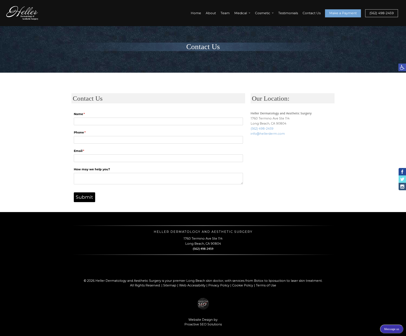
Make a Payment (343, 13)
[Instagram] (402, 186)
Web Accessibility (192, 285)
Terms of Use (266, 285)
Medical (240, 13)
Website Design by (203, 320)
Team (225, 13)
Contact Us (312, 13)
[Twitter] (402, 179)
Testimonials (288, 13)
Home (196, 13)
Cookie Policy (242, 285)
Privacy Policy (218, 285)
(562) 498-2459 (381, 13)
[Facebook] (402, 171)
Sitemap (169, 285)
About (211, 13)
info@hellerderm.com (268, 134)
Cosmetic (262, 13)
